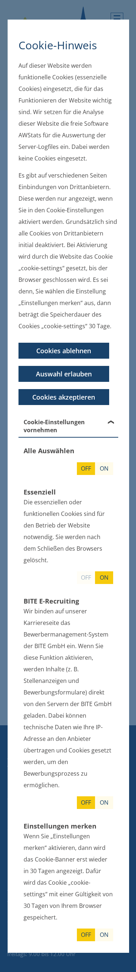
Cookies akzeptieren (63, 397)
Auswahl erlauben (63, 374)
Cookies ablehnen (63, 350)
